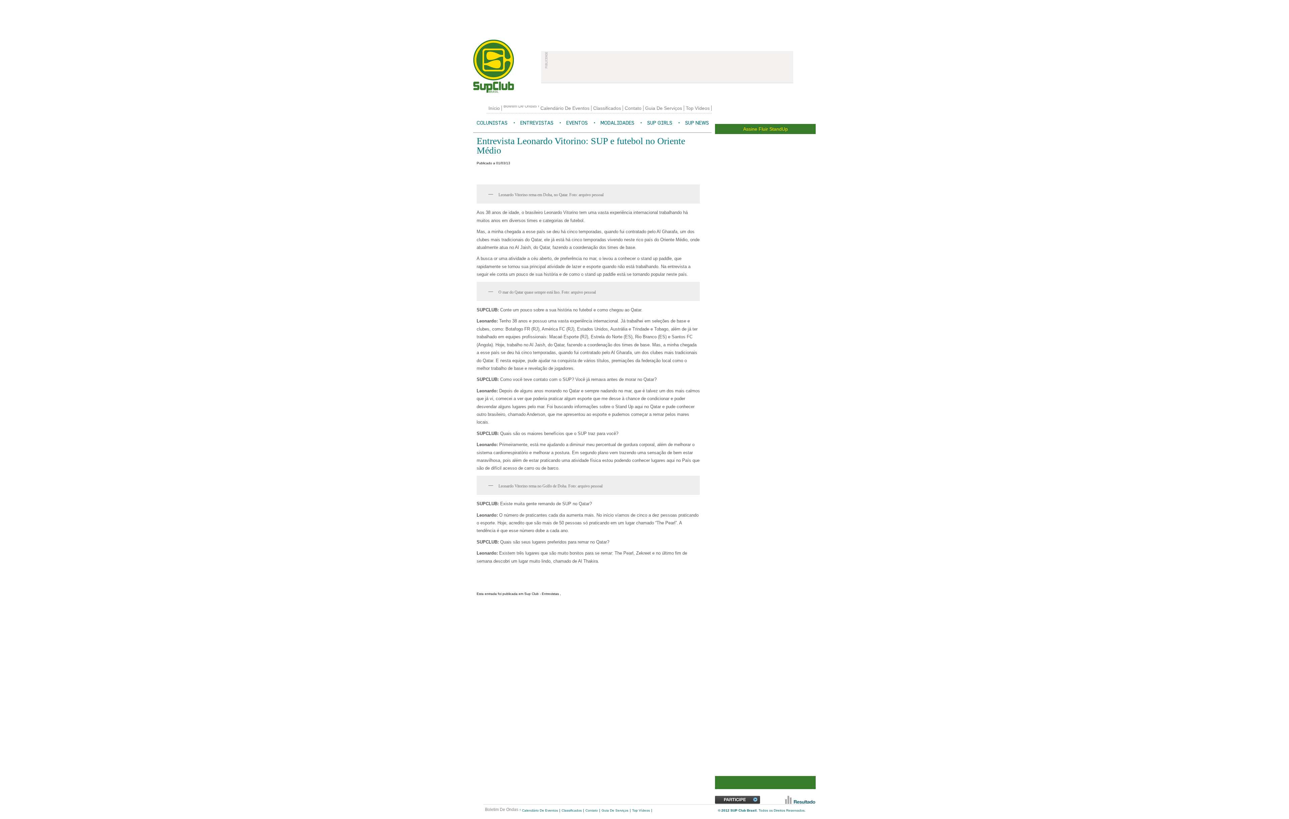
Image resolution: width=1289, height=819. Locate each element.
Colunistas (492, 122)
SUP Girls (659, 122)
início (494, 108)
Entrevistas (537, 122)
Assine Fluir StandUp (765, 129)
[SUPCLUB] (503, 66)
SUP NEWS (697, 122)
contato (633, 108)
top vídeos (698, 108)
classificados (607, 108)
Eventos (577, 122)
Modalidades (617, 122)
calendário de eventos (564, 108)
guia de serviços (663, 108)
